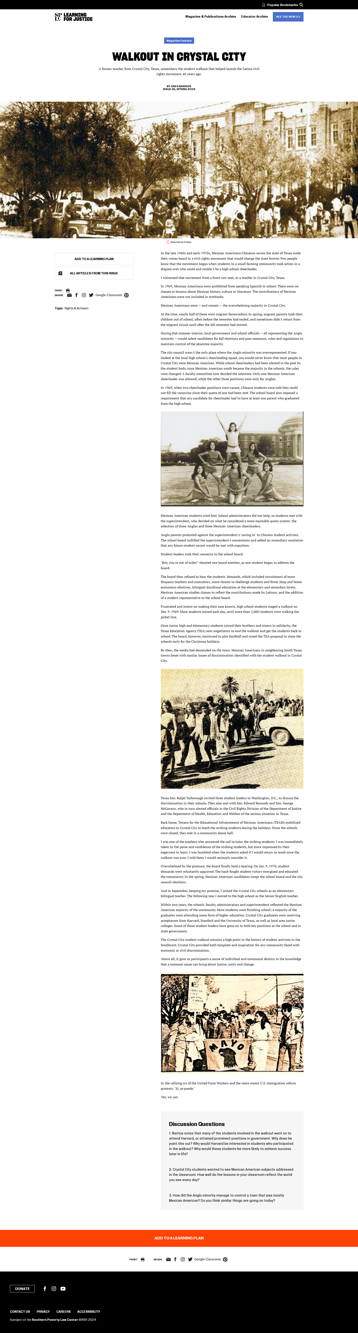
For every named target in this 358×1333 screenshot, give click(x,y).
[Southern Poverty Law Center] (58, 17)
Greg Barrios (181, 86)
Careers (63, 1311)
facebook (76, 295)
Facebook (44, 1288)
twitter (91, 295)
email (69, 295)
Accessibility (88, 1311)
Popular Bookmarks (282, 5)
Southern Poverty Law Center (55, 1320)
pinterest (126, 295)
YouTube (62, 1288)
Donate (22, 1289)
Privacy (43, 1311)
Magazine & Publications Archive (210, 16)
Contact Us (20, 1311)
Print (59, 290)
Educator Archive (254, 16)
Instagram (84, 295)
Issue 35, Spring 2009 (179, 89)
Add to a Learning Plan (94, 259)
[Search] (301, 4)
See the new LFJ (288, 17)
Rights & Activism (76, 308)
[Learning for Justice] (78, 17)
